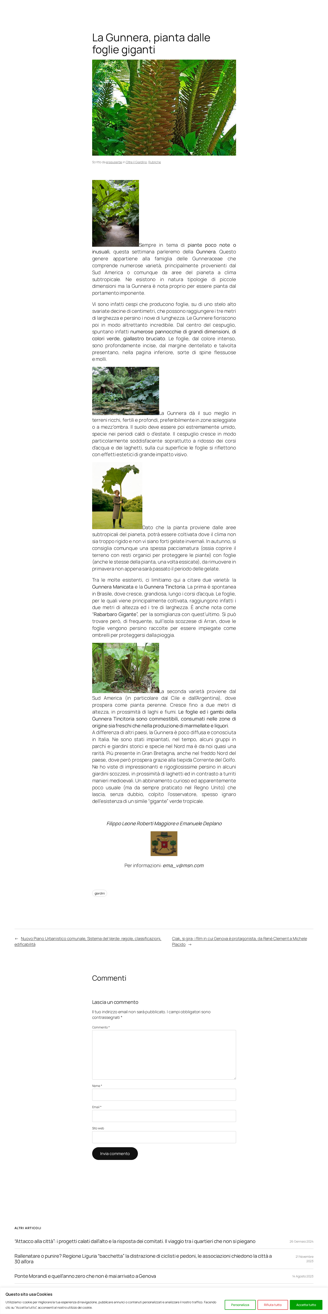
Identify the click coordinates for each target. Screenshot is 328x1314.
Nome (97, 1086)
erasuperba (114, 162)
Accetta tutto (306, 1305)
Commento (101, 1027)
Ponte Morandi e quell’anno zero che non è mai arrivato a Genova (85, 1276)
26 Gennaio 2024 (301, 1241)
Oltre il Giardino (136, 162)
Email (97, 1107)
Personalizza (240, 1305)
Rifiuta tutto (273, 1305)
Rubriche (154, 162)
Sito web (98, 1128)
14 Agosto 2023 (302, 1276)
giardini (100, 893)
